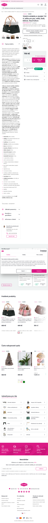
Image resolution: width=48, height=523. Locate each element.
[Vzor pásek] (30, 47)
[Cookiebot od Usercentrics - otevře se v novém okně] (41, 251)
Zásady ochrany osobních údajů (39, 502)
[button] (34, 69)
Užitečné (29, 284)
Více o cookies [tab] (39, 254)
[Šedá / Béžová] (25, 47)
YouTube (24, 491)
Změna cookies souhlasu (37, 506)
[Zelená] (24, 382)
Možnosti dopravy (5, 498)
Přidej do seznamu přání (45, 14)
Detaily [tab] (24, 254)
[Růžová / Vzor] (19, 333)
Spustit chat (11, 236)
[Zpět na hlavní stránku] (4, 4)
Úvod (2, 11)
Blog (18, 502)
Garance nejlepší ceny (41, 55)
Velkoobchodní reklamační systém (23, 510)
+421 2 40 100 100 (12, 233)
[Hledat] (3, 8)
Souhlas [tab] (8, 254)
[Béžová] (19, 382)
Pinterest (26, 491)
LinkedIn (29, 491)
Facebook (19, 491)
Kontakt (18, 498)
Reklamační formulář (21, 500)
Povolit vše (39, 270)
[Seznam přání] (38, 4)
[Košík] (41, 4)
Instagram (21, 491)
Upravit (23, 270)
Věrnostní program (20, 504)
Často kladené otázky (6, 506)
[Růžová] (21, 382)
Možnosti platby (5, 500)
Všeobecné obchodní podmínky (39, 500)
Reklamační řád (36, 504)
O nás (18, 506)
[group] (11, 24)
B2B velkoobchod (20, 508)
